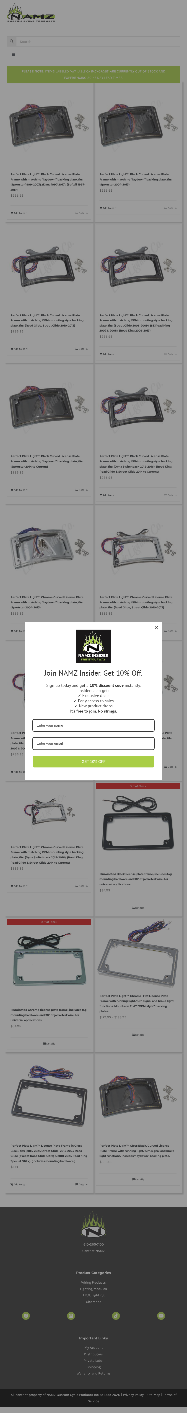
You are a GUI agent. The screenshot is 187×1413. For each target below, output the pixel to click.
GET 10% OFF (94, 762)
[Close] (156, 627)
